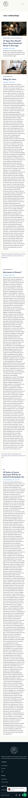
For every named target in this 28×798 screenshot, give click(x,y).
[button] (23, 4)
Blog (4, 469)
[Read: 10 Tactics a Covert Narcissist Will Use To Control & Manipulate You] (14, 460)
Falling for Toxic (9, 79)
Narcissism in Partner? (12, 272)
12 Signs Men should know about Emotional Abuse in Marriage (12, 43)
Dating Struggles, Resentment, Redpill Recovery (12, 38)
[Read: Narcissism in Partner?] (14, 260)
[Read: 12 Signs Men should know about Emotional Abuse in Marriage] (14, 29)
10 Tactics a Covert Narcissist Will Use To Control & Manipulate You (13, 474)
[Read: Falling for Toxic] (14, 67)
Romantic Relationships (7, 76)
